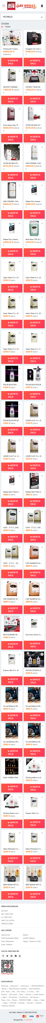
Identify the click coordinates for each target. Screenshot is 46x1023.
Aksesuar (4, 986)
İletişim (25, 935)
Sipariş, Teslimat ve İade (32, 941)
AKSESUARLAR (37, 986)
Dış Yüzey (21, 992)
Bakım (4, 989)
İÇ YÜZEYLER (6, 917)
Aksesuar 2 (25, 986)
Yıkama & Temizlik (8, 1006)
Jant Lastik (13, 994)
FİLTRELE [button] (8, 17)
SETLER (4, 911)
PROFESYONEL (7, 924)
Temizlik (22, 1003)
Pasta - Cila (5, 1000)
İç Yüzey (30, 992)
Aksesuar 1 (14, 986)
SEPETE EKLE (13, 62)
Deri (13, 992)
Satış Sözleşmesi (7, 941)
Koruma (28, 994)
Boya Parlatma (34, 989)
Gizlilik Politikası (29, 938)
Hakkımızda (5, 935)
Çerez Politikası (7, 945)
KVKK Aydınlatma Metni (10, 938)
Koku (21, 994)
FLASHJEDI (28, 1020)
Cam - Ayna (5, 992)
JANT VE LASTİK (7, 920)
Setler (36, 1000)
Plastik (14, 1000)
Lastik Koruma (39, 994)
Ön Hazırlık (13, 997)
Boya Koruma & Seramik (18, 989)
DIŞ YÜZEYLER (7, 914)
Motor (5, 997)
